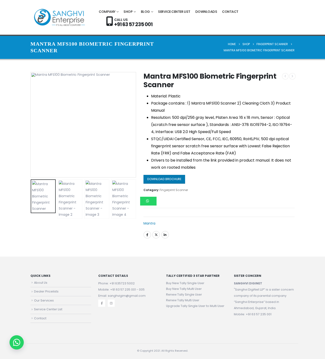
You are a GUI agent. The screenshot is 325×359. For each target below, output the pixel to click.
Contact (230, 11)
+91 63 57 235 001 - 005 (127, 289)
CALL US (133, 22)
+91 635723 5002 (122, 283)
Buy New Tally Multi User (184, 289)
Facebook (147, 235)
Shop (128, 11)
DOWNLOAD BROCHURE (164, 179)
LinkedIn (165, 235)
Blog (145, 11)
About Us (40, 283)
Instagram (111, 303)
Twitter (156, 235)
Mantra (149, 223)
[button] (31, 124)
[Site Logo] (59, 17)
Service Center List (174, 11)
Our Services (44, 300)
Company (107, 11)
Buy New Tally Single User (185, 283)
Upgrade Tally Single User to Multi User (195, 306)
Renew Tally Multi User (182, 300)
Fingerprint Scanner (174, 190)
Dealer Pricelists (46, 291)
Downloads (206, 11)
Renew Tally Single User (184, 294)
